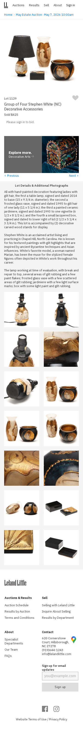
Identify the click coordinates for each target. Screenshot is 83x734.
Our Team (11, 650)
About (57, 5)
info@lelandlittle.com (56, 654)
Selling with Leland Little (58, 605)
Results (34, 5)
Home (8, 15)
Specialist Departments (14, 641)
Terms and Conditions (19, 618)
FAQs (8, 656)
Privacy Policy (58, 719)
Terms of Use (37, 719)
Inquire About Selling (56, 611)
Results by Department (58, 618)
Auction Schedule (17, 605)
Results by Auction (17, 611)
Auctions (18, 5)
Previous (11, 176)
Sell (46, 5)
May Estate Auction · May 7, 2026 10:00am (45, 15)
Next (74, 176)
